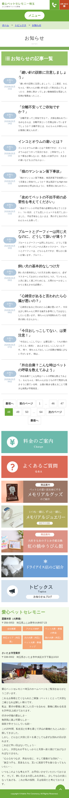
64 (41, 411)
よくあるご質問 (57, 49)
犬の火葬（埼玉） (32, 637)
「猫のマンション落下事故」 (40, 171)
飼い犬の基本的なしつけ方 (39, 266)
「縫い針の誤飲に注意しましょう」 (42, 74)
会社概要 (11, 629)
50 (26, 411)
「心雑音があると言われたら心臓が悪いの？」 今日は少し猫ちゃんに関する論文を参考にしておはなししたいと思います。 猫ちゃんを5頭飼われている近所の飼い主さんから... (42, 313)
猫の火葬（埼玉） (53, 637)
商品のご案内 (34, 49)
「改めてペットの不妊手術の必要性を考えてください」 (42, 199)
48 (8, 411)
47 (62, 403)
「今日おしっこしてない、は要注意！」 (42, 333)
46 (53, 403)
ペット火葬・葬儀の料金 (53, 631)
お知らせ (10, 81)
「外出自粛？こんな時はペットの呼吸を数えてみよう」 (42, 367)
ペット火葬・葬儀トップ (32, 644)
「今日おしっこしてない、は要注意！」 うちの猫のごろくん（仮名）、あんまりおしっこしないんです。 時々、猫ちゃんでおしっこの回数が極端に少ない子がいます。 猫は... (42, 347)
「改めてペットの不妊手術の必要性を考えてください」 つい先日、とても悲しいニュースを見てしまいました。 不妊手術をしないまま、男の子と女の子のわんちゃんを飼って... (42, 214)
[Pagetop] (60, 789)
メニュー (34, 15)
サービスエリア (11, 49)
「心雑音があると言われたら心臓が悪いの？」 (42, 298)
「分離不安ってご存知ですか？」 (39, 109)
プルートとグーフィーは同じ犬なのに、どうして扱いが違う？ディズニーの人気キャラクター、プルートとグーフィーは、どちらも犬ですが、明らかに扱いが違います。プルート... (42, 248)
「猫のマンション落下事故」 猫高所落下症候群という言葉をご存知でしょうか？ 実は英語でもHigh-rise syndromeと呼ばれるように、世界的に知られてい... (42, 182)
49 (17, 411)
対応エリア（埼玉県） (11, 639)
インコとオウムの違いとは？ (40, 141)
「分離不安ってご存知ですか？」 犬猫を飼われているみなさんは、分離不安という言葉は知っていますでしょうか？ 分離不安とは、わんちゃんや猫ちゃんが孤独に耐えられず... (42, 124)
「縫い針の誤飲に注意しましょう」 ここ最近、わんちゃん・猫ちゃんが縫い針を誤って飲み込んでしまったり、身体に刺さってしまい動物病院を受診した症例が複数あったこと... (42, 89)
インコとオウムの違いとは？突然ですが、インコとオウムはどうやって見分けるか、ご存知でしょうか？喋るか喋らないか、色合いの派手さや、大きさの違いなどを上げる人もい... (42, 154)
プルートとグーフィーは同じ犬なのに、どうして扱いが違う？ (42, 234)
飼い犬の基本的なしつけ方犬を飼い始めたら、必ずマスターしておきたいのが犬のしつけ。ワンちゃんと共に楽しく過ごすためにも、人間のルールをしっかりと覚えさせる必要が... (42, 278)
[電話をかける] (54, 5)
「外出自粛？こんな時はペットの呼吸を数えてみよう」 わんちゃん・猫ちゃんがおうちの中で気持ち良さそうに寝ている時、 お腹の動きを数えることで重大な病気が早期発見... (42, 382)
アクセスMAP (32, 629)
